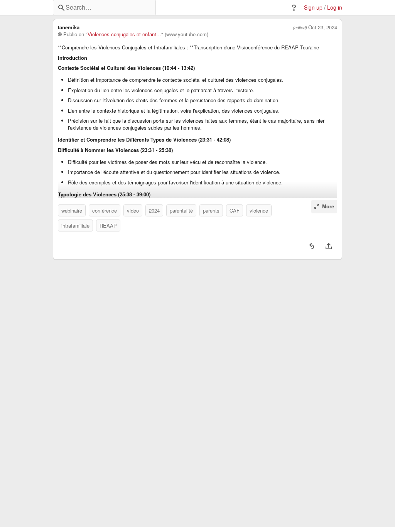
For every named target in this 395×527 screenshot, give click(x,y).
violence (259, 210)
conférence (104, 210)
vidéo (133, 210)
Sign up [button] (313, 7)
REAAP (108, 225)
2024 (154, 210)
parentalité (181, 210)
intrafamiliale (75, 225)
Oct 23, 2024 (322, 27)
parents (211, 210)
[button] (293, 8)
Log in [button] (334, 7)
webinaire (71, 210)
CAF (235, 210)
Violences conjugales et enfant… (124, 34)
